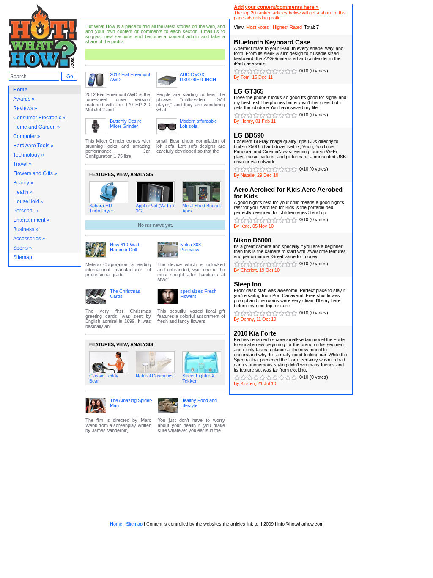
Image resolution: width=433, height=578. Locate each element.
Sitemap (22, 257)
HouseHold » (28, 201)
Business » (25, 229)
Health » (23, 192)
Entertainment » (31, 220)
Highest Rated (287, 27)
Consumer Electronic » (39, 118)
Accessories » (29, 239)
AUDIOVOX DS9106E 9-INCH (198, 77)
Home (20, 90)
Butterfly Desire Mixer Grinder (126, 123)
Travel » (22, 164)
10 (294, 71)
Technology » (28, 155)
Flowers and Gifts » (35, 173)
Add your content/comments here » (276, 7)
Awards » (24, 99)
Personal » (25, 211)
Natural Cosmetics (155, 375)
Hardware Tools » (33, 146)
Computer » (26, 136)
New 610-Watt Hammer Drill (124, 247)
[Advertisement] (183, 54)
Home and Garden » (36, 127)
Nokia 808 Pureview (190, 247)
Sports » (22, 248)
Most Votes (257, 27)
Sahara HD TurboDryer (101, 208)
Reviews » (25, 108)
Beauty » (23, 183)
